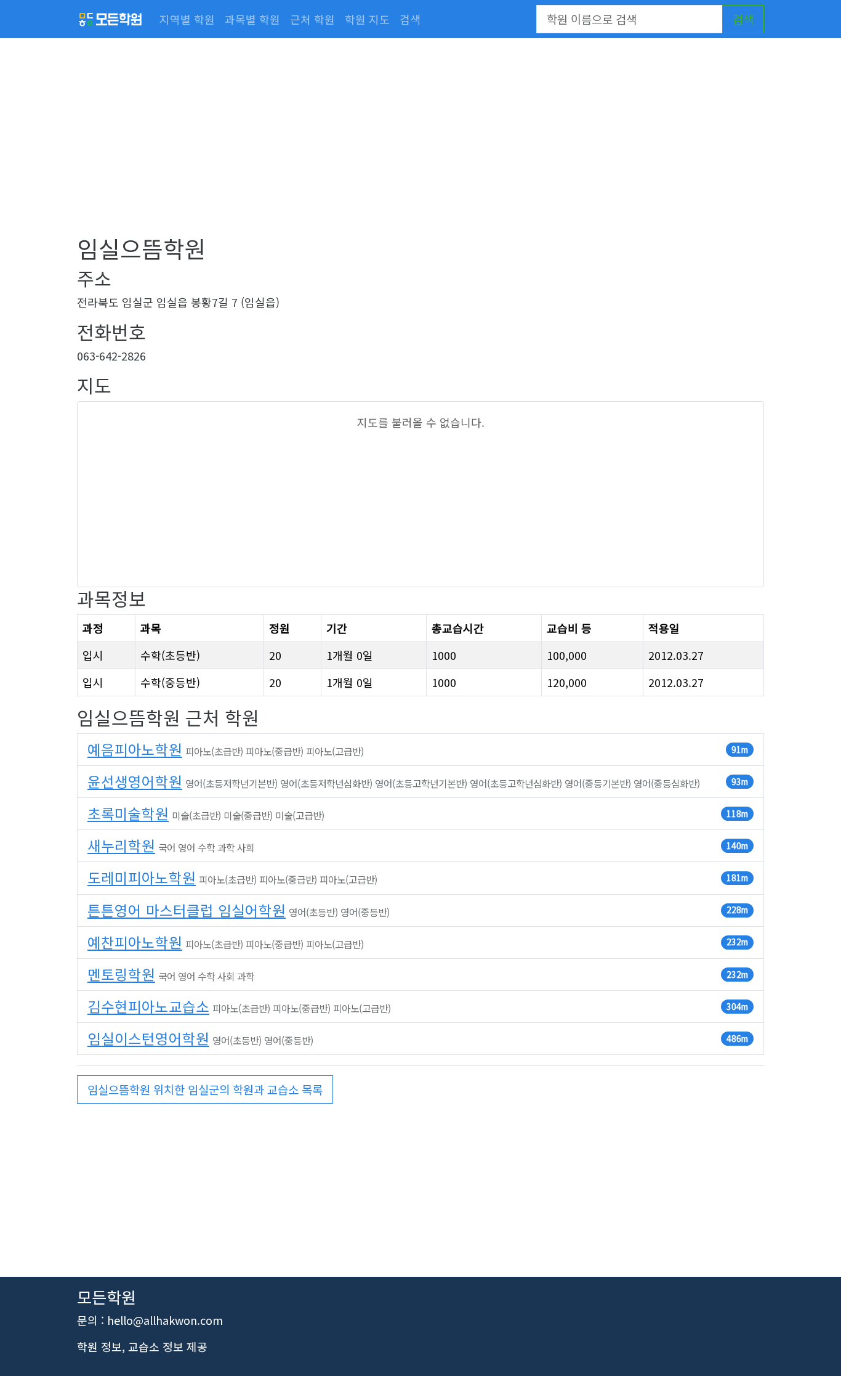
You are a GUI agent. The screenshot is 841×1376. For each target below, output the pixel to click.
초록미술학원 (128, 813)
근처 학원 (312, 19)
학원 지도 (367, 19)
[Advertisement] (420, 148)
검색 (410, 19)
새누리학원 (121, 845)
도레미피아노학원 (141, 877)
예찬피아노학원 (134, 942)
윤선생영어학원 (134, 781)
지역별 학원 (187, 19)
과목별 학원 (252, 19)
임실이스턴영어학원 (148, 1038)
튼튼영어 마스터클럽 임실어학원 (186, 910)
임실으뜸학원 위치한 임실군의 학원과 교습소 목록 (205, 1089)
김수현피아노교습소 (148, 1006)
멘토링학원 (121, 974)
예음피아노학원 (134, 749)
